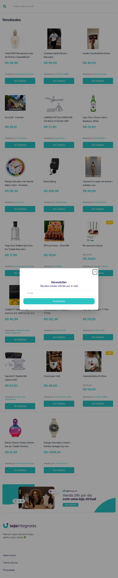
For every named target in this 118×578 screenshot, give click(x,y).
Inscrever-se (59, 301)
